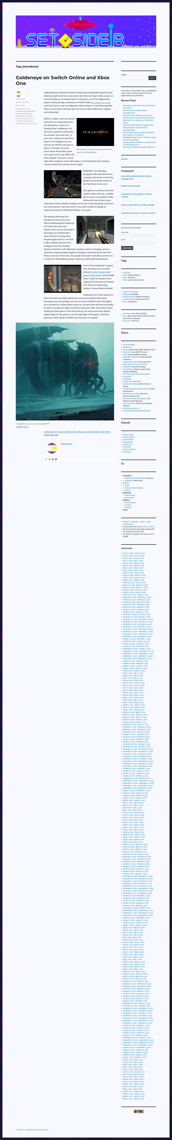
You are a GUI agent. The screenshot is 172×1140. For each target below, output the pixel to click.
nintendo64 (28, 121)
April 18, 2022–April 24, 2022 (134, 1094)
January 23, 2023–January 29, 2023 (136, 994)
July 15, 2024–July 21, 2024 (133, 805)
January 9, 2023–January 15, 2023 (135, 999)
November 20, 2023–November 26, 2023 (138, 888)
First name (124, 232)
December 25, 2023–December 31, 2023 (137, 876)
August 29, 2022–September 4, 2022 (136, 1047)
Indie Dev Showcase (130, 292)
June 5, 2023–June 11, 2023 (133, 947)
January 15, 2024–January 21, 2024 (136, 869)
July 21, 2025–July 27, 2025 (133, 673)
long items (127, 314)
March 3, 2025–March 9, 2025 (134, 722)
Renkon (124, 186)
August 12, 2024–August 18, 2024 (135, 795)
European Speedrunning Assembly (136, 389)
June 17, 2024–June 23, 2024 (133, 815)
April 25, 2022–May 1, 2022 (133, 1091)
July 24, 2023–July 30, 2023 (133, 930)
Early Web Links (129, 130)
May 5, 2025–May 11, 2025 (133, 700)
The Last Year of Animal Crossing (135, 128)
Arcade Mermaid (129, 299)
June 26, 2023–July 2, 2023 (133, 940)
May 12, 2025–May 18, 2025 (133, 698)
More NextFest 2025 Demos (133, 135)
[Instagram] (49, 459)
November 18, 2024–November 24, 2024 (138, 761)
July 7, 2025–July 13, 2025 (132, 678)
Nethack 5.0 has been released (144, 213)
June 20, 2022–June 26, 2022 (134, 1072)
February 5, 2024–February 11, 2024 (136, 862)
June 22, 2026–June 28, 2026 (134, 553)
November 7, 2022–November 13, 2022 (137, 1023)
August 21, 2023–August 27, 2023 (135, 920)
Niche (125, 280)
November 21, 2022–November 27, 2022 (138, 1018)
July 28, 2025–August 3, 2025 (134, 671)
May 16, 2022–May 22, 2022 (133, 1084)
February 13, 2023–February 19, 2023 (136, 986)
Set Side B (19, 1130)
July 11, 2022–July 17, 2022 (133, 1065)
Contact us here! (148, 527)
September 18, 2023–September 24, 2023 (138, 910)
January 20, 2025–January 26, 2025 (136, 737)
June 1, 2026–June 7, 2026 (133, 561)
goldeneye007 (21, 114)
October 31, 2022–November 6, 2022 (136, 1025)
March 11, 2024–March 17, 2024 (135, 849)
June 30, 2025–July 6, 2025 (133, 680)
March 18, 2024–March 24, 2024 (135, 847)
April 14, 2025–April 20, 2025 (134, 707)
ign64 (30, 114)
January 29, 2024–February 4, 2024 (136, 864)
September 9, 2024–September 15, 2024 (138, 786)
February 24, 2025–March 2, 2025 (135, 725)
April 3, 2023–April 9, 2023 (133, 969)
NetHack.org (127, 347)
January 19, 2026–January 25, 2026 (136, 607)
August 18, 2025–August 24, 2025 (135, 663)
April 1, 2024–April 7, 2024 (133, 842)
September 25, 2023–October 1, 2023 (136, 908)
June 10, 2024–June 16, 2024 (133, 817)
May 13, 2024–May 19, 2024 (133, 827)
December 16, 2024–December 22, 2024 (138, 751)
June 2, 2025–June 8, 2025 (133, 690)
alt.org (125, 350)
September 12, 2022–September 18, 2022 (138, 1043)
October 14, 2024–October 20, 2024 (136, 773)
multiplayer (20, 118)
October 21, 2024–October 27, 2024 (136, 771)
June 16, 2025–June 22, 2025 (134, 685)
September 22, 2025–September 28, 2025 (138, 651)
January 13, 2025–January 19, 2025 (136, 739)
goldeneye (31, 111)
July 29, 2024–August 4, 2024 (134, 800)
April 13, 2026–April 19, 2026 (134, 578)
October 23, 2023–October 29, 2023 (136, 898)
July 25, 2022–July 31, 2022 (133, 1060)
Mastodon (129, 481)
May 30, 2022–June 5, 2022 (133, 1079)
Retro (125, 278)
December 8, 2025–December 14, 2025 (137, 624)
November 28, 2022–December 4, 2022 (137, 1016)
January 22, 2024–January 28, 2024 (136, 866)
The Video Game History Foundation (136, 374)
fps (25, 111)
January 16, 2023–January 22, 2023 (136, 996)
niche (18, 105)
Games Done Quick (130, 384)
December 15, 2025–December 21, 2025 (138, 622)
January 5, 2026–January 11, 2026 (135, 612)
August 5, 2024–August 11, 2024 (135, 798)
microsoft (28, 116)
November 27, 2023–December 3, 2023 (137, 886)
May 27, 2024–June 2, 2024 (133, 822)
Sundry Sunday (128, 297)
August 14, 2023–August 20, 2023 (135, 923)
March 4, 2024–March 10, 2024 (134, 852)
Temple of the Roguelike (132, 381)
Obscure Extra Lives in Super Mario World (138, 133)
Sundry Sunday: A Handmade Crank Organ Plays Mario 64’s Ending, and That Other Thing (138, 120)
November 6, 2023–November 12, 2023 (137, 893)
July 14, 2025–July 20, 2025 (133, 676)
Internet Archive (129, 403)
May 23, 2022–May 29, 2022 (133, 1082)
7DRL (125, 355)
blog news (127, 321)
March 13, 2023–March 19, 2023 (135, 976)
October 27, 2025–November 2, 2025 (136, 639)
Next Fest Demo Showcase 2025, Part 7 (137, 115)
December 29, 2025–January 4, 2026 (136, 614)
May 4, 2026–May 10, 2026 (133, 570)
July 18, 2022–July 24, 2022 (133, 1062)
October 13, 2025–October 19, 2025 (136, 644)
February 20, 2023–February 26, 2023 (137, 984)
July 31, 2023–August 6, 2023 (134, 928)
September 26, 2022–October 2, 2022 (137, 1038)
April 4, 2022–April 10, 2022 (133, 1099)
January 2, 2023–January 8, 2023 (135, 1001)
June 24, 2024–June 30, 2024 (134, 813)
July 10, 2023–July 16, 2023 (133, 935)
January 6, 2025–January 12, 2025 (135, 742)
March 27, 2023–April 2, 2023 (134, 972)
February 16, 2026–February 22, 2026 (137, 597)
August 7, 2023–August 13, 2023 (135, 925)
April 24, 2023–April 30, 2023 (134, 962)
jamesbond (20, 116)
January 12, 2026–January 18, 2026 (136, 610)
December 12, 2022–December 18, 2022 (138, 1011)
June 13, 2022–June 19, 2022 (133, 1074)
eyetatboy (19, 111)
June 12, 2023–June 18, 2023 (133, 945)
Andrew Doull (128, 440)
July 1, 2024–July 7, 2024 (132, 810)
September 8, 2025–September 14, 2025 (138, 656)
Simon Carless (128, 435)
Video (125, 302)
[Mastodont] (56, 459)
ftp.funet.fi (127, 352)
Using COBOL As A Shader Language (140, 205)
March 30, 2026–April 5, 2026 (134, 583)
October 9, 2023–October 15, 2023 (135, 903)
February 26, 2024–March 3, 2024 (135, 854)
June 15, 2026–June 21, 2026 (133, 556)
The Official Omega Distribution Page (136, 411)
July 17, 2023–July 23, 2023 (133, 932)
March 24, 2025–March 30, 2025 (135, 715)
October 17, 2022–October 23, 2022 (136, 1030)
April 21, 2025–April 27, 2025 (134, 705)
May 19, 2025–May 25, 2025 (133, 695)
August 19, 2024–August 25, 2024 (135, 793)
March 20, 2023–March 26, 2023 (135, 974)
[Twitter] (46, 459)
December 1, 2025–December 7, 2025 (137, 627)
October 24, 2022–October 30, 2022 (136, 1028)
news (125, 316)
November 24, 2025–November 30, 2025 (138, 629)
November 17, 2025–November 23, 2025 (138, 632)
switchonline (31, 123)
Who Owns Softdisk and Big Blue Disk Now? (139, 147)
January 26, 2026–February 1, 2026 (136, 605)
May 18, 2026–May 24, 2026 (133, 566)
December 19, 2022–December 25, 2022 (138, 1008)
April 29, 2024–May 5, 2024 (133, 832)
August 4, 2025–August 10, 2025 (135, 668)
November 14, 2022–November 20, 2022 (138, 1021)
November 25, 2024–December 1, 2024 (137, 759)
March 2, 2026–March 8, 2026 (134, 592)
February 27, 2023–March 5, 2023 (135, 981)
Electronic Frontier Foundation (134, 399)
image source (22, 427)
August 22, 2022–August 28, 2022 (135, 1050)
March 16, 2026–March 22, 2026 (135, 588)
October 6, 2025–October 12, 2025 (135, 646)
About (142, 522)
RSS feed (126, 522)
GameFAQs (127, 379)
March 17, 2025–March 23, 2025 (135, 717)
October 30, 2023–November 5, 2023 (136, 896)
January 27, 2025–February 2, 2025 (136, 734)
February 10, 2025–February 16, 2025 (137, 729)
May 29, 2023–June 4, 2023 (133, 950)
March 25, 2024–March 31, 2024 (135, 844)
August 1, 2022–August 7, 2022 (134, 1057)
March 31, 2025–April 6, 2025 (134, 712)
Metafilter (126, 367)
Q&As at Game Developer (134, 488)
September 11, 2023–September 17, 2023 (138, 913)
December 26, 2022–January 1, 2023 (136, 1003)
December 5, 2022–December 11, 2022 (137, 1013)
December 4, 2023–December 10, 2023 (137, 884)
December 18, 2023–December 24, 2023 (138, 879)
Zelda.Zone (127, 452)
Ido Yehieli (127, 447)
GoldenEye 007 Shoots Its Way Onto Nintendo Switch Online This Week (77, 432)
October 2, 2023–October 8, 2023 (135, 906)
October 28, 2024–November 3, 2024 (136, 769)
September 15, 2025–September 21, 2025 (138, 654)
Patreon (128, 490)
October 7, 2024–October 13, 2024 (135, 776)
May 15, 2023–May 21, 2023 (133, 954)
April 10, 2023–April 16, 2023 (134, 967)
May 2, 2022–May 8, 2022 (132, 1089)
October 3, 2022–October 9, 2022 (135, 1035)
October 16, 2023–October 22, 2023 (136, 901)
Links (148, 522)
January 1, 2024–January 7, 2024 (135, 874)
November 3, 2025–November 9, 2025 (137, 636)
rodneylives (20, 99)
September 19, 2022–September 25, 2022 (138, 1040)
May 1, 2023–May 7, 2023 (132, 959)
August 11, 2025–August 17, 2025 (135, 666)
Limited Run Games (130, 362)
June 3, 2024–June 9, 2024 (133, 820)
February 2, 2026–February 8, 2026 (136, 602)
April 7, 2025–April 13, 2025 (133, 710)
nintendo (19, 121)
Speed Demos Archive (131, 394)
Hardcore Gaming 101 (131, 408)
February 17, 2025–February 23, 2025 (137, 727)
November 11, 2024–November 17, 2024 (138, 764)
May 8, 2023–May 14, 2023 (133, 957)
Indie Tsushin (135, 186)
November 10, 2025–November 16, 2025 (138, 634)
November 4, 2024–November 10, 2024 (137, 766)
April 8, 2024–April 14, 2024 (133, 839)
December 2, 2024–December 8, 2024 (137, 756)
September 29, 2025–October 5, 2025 (137, 649)
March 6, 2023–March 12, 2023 (134, 979)
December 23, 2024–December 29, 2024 (138, 749)
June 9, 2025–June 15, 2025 (133, 688)
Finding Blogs (128, 524)
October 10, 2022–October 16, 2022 (136, 1033)
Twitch (132, 449)
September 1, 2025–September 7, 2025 (137, 658)
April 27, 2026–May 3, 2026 (133, 573)
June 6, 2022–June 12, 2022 (133, 1077)
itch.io (127, 485)
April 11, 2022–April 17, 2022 (133, 1096)
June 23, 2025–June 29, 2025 (134, 683)
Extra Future (129, 498)
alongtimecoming (23, 109)
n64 (27, 118)
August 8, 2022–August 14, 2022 (135, 1055)
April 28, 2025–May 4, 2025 (133, 703)
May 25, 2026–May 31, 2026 (133, 563)
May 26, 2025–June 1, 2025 (133, 693)
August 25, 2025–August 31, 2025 (135, 661)
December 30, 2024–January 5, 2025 (136, 744)
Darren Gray (127, 444)
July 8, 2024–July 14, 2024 (132, 808)
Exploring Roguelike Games (135, 478)
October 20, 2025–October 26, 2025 (136, 641)
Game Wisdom (130, 503)
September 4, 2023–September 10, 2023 (138, 915)
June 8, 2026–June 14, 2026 (133, 558)
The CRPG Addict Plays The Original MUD (138, 125)
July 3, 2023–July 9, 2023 (132, 937)
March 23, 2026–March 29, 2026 (135, 585)
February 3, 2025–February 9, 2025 (136, 732)
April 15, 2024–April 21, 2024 (134, 837)
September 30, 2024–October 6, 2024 (137, 778)
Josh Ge (126, 449)
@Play (125, 294)
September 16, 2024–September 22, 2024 (138, 783)
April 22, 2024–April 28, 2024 (134, 835)
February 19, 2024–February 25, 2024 (137, 857)
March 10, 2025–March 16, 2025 (135, 720)
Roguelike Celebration (131, 357)
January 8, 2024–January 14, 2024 (135, 871)
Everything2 (127, 369)
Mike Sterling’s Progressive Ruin (135, 364)
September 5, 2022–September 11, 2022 (138, 1045)
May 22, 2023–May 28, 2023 (133, 952)
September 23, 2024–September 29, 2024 (138, 781)
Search (123, 75)
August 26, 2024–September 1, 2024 (136, 791)
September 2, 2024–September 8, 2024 (137, 788)
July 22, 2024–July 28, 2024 (133, 803)
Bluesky (126, 483)
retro (22, 105)
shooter (23, 123)
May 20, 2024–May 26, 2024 (133, 825)
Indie (125, 275)
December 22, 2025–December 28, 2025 (138, 619)
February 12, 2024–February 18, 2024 (137, 859)
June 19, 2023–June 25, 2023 (133, 942)
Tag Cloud (126, 273)
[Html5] (53, 459)
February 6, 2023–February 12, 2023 (136, 989)
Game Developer (129, 345)
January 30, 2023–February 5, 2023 (136, 991)
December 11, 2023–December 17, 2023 (137, 881)
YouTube (128, 505)
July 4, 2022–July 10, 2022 (132, 1067)
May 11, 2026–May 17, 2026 (133, 568)
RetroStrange (130, 495)
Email (123, 239)
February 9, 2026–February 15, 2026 (136, 600)
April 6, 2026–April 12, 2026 (133, 580)
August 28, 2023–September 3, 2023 (136, 918)
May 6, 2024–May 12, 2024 (133, 830)
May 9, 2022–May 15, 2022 (133, 1087)
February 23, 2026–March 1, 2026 (135, 595)
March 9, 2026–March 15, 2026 (135, 590)
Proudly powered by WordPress (36, 1130)
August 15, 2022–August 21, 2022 (135, 1052)
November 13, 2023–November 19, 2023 (138, 891)
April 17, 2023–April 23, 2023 (134, 964)
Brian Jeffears (128, 442)
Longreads (127, 377)
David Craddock (129, 437)
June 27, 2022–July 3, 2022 (133, 1069)
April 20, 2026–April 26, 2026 (134, 575)
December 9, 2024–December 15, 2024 (137, 754)
